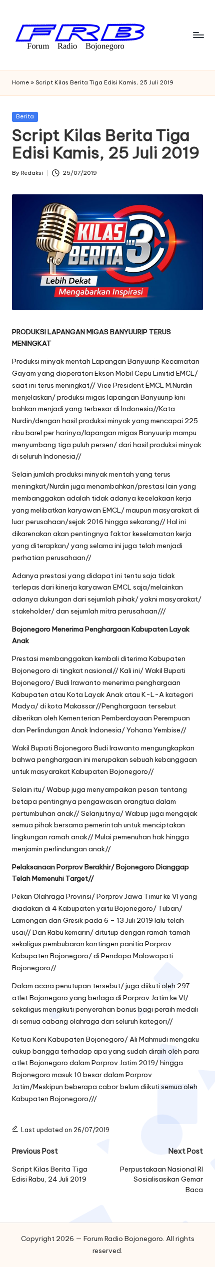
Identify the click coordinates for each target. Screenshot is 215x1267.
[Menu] (198, 34)
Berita (25, 116)
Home (20, 82)
